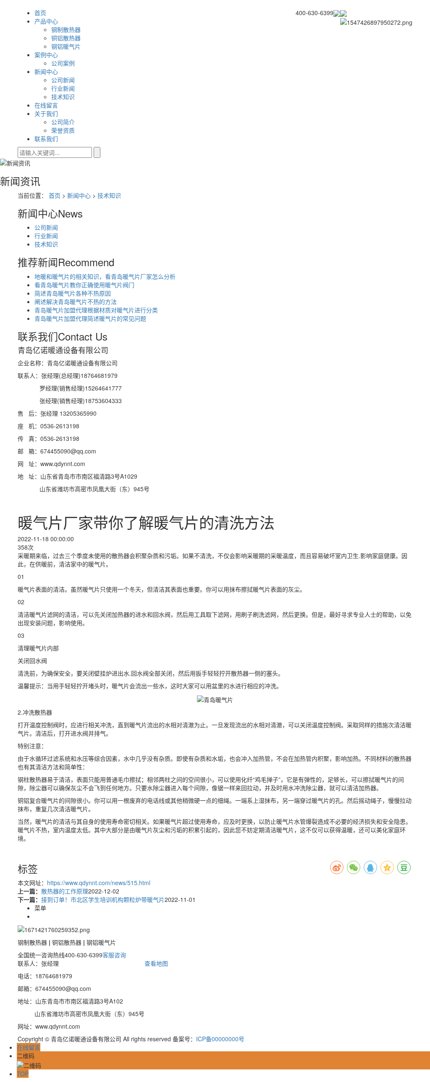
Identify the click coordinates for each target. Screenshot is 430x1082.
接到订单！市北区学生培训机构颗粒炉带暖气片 (103, 899)
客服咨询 (114, 955)
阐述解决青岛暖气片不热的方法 (75, 301)
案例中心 (46, 54)
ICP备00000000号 (220, 1039)
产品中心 (46, 21)
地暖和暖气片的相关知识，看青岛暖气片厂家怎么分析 (105, 276)
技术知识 (63, 96)
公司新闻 (63, 80)
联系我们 (46, 138)
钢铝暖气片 (66, 46)
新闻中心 (46, 71)
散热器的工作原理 (64, 891)
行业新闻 (63, 88)
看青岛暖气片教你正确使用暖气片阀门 (84, 284)
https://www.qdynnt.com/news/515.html (98, 882)
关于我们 (46, 113)
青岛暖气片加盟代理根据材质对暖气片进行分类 (96, 310)
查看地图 (156, 963)
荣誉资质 (63, 130)
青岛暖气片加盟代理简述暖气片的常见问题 (90, 318)
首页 (40, 12)
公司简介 (63, 122)
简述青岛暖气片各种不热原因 (72, 293)
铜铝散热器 (66, 38)
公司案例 (63, 63)
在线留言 (46, 105)
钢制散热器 (66, 29)
